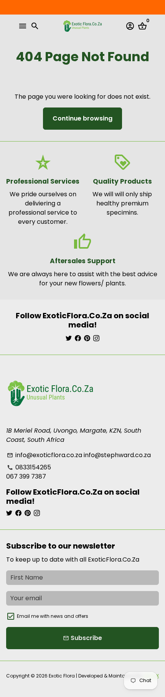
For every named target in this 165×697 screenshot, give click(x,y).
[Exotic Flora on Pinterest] (87, 338)
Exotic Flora (62, 676)
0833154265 (29, 467)
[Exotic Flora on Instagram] (96, 338)
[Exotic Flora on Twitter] (69, 338)
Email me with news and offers (52, 616)
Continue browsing (82, 118)
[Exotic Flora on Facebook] (78, 338)
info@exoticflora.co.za (44, 455)
